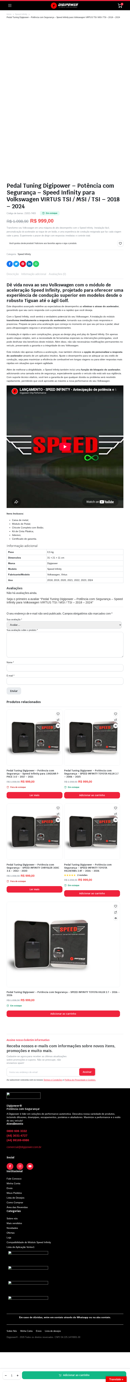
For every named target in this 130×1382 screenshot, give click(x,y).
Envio (10, 1188)
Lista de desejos (53, 1331)
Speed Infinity (21, 14)
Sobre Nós (12, 1331)
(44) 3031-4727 (17, 1135)
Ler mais (34, 795)
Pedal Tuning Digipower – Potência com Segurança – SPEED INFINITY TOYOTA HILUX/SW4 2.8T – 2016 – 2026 (88, 867)
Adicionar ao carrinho (76, 1375)
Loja (9, 1237)
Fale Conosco (14, 1178)
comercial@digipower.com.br (24, 1147)
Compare (58, 719)
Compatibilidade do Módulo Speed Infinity (29, 1242)
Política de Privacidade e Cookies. (80, 1080)
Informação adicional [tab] (33, 274)
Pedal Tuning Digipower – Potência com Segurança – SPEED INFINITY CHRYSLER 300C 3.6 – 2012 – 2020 (33, 867)
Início (9, 14)
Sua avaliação (14, 619)
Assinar (87, 1071)
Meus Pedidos (14, 1193)
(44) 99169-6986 (18, 1140)
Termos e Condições (53, 1080)
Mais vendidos (14, 1223)
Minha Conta (13, 1183)
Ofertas (11, 1232)
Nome (10, 662)
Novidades (12, 1228)
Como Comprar (15, 1202)
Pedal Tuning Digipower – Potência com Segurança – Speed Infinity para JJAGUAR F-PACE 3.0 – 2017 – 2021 (33, 773)
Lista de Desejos (15, 1197)
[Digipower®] (65, 6)
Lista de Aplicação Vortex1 (21, 1247)
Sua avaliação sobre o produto (22, 630)
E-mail (10, 675)
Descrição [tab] (13, 274)
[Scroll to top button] (124, 1366)
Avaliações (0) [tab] (57, 274)
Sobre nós (12, 1218)
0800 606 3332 (17, 1131)
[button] (120, 243)
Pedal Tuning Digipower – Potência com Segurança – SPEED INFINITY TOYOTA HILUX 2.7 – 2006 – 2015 (91, 773)
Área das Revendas (17, 1207)
